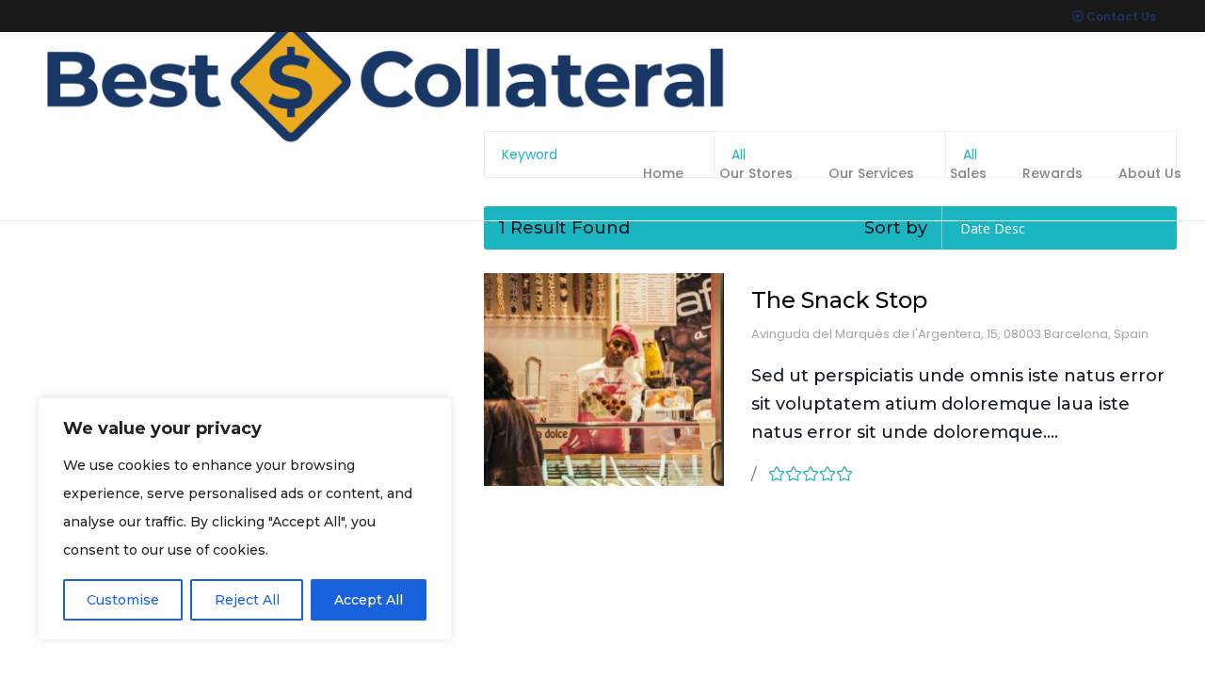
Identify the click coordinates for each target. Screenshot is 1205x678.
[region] (245, 518)
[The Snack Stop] (604, 379)
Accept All (368, 599)
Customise (123, 599)
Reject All (247, 599)
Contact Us (1121, 16)
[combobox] (1061, 228)
